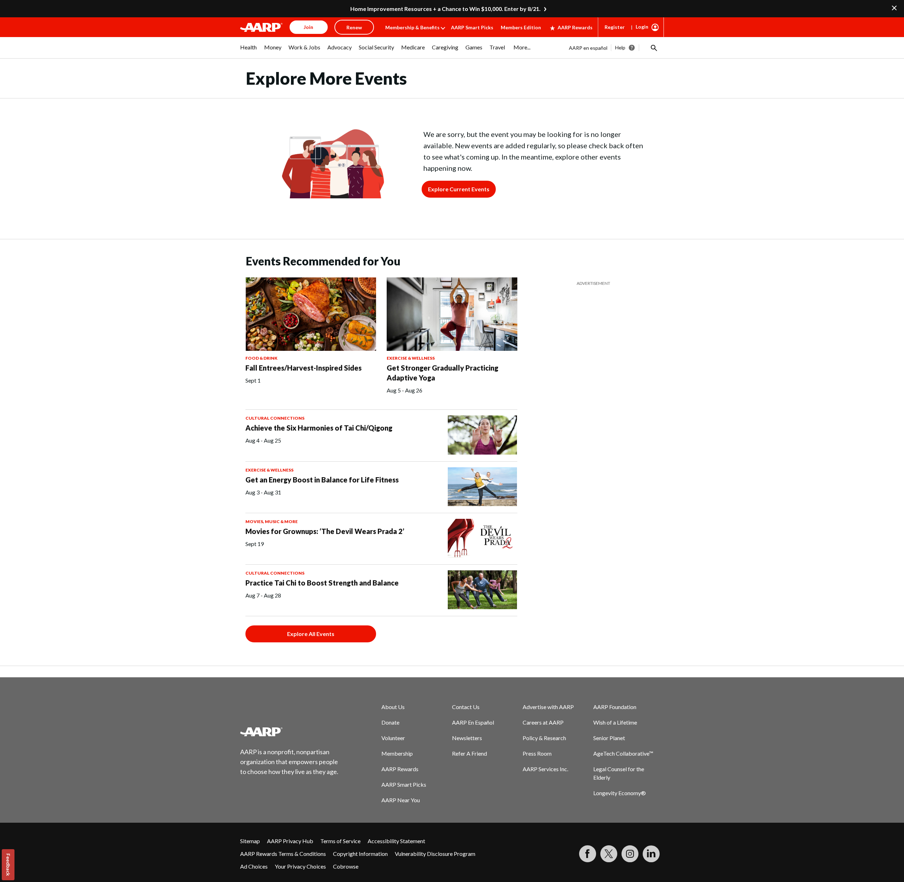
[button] (653, 47)
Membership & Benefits (412, 27)
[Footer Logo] (289, 731)
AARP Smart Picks (472, 27)
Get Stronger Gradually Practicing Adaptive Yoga (442, 373)
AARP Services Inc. (545, 769)
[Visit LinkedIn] (651, 853)
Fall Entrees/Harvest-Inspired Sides (303, 368)
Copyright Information (360, 853)
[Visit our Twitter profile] (608, 853)
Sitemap (250, 841)
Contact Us (466, 706)
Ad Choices (254, 866)
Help (620, 47)
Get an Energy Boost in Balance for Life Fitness (322, 479)
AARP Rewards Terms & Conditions (283, 853)
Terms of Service (340, 841)
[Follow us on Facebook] (587, 853)
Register (615, 27)
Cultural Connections (274, 418)
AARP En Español (473, 722)
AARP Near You (400, 800)
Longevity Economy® (619, 793)
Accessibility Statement (396, 841)
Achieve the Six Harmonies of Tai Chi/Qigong (318, 428)
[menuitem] (248, 51)
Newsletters (467, 737)
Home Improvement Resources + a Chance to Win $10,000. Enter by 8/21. (445, 8)
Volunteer (393, 737)
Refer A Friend (469, 753)
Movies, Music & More (271, 521)
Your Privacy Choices (300, 866)
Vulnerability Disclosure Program (435, 853)
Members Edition (521, 27)
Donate (390, 722)
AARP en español (588, 48)
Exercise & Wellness (411, 358)
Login (642, 27)
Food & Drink (261, 358)
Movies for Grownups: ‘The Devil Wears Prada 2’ (324, 531)
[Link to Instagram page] (630, 853)
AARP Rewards (575, 27)
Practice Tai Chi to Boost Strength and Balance (322, 582)
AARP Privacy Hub (290, 841)
